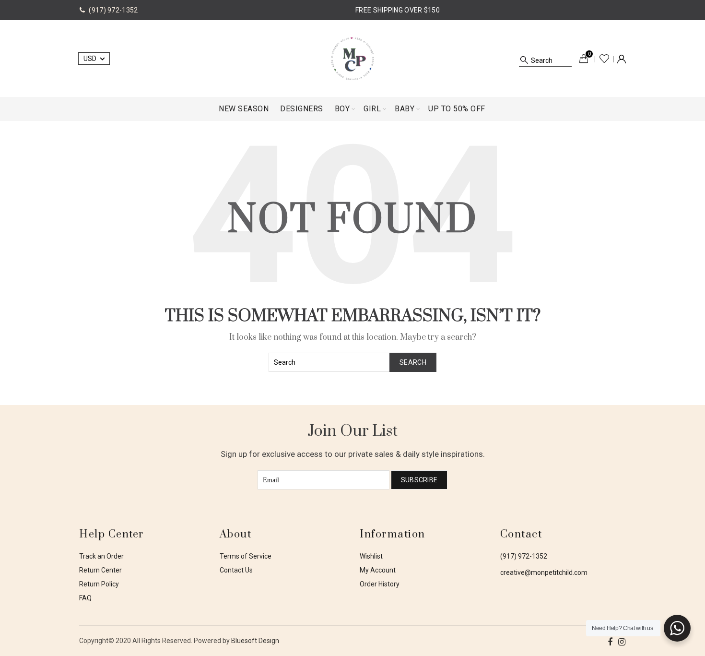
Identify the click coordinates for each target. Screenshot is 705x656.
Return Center (100, 570)
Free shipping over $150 (397, 10)
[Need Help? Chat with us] (677, 628)
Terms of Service (245, 556)
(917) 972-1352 (523, 556)
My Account (378, 570)
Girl (372, 108)
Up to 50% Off (456, 108)
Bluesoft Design (255, 640)
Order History (380, 584)
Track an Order (101, 556)
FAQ (85, 598)
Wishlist (604, 58)
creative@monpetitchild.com (544, 572)
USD (89, 58)
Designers (301, 108)
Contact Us (236, 570)
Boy (342, 108)
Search (413, 362)
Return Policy (99, 584)
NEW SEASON (244, 108)
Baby (404, 108)
